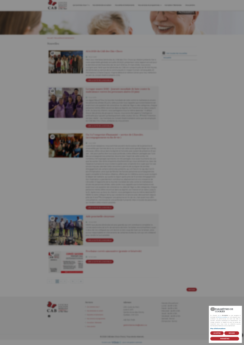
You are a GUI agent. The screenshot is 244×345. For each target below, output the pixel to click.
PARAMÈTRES (224, 339)
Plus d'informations (218, 328)
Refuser (232, 333)
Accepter (217, 333)
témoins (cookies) (222, 317)
